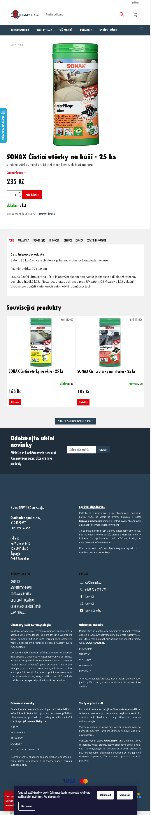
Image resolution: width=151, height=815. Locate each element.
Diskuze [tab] (68, 240)
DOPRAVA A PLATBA (20, 594)
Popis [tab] (11, 240)
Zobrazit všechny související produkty (75, 421)
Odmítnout (105, 795)
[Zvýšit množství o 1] (20, 193)
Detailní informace (15, 172)
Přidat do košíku (32, 195)
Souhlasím (125, 795)
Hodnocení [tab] (54, 240)
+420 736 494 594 (95, 589)
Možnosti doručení (47, 214)
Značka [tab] (79, 240)
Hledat (122, 14)
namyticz (89, 596)
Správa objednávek (92, 507)
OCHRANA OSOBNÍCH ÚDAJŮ (25, 607)
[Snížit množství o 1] (20, 197)
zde (58, 796)
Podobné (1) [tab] (38, 240)
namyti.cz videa (93, 610)
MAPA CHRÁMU (18, 613)
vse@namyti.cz (93, 582)
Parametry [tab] (23, 240)
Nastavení (26, 806)
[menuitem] (20, 30)
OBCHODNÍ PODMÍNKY (22, 600)
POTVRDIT (103, 449)
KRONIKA (15, 582)
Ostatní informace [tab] (96, 240)
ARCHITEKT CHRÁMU (21, 588)
